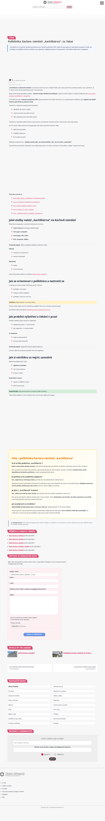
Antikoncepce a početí (60, 705)
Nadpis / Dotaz (14, 571)
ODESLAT (52, 759)
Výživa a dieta (58, 696)
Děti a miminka (13, 700)
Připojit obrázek (15, 623)
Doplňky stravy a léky (15, 719)
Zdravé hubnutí (58, 686)
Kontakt (56, 723)
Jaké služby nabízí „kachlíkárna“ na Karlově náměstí (29, 198)
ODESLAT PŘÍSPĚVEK (34, 634)
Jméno (12, 577)
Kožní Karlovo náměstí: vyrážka (19, 546)
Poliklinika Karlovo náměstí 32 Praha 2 (38, 310)
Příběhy (56, 714)
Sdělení (12, 595)
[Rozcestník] (102, 3)
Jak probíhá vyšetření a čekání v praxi (24, 206)
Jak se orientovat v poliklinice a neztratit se (26, 202)
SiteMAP (4, 794)
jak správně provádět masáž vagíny (85, 667)
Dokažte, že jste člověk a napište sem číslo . (28, 589)
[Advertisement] (49, 21)
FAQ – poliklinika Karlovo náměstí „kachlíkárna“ (27, 213)
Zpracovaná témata (60, 719)
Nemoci (10, 705)
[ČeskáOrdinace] (52, 4)
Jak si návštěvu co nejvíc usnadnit (23, 209)
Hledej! (69, 7)
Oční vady (57, 709)
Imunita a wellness (14, 723)
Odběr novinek (7, 786)
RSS (3, 797)
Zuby (9, 709)
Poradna (11, 691)
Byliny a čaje (12, 714)
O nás (4, 783)
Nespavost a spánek (60, 691)
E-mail (11, 583)
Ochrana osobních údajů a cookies (13, 791)
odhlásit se (60, 754)
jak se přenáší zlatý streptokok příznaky (21, 667)
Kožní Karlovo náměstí (39, 274)
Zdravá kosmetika (14, 696)
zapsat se (47, 754)
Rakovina (56, 700)
